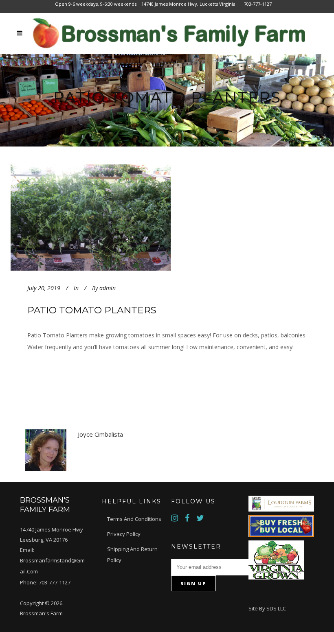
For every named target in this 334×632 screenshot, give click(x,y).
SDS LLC (276, 608)
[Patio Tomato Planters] (111, 217)
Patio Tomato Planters (91, 310)
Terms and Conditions (134, 519)
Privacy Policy (124, 534)
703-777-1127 (54, 582)
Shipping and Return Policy (132, 554)
